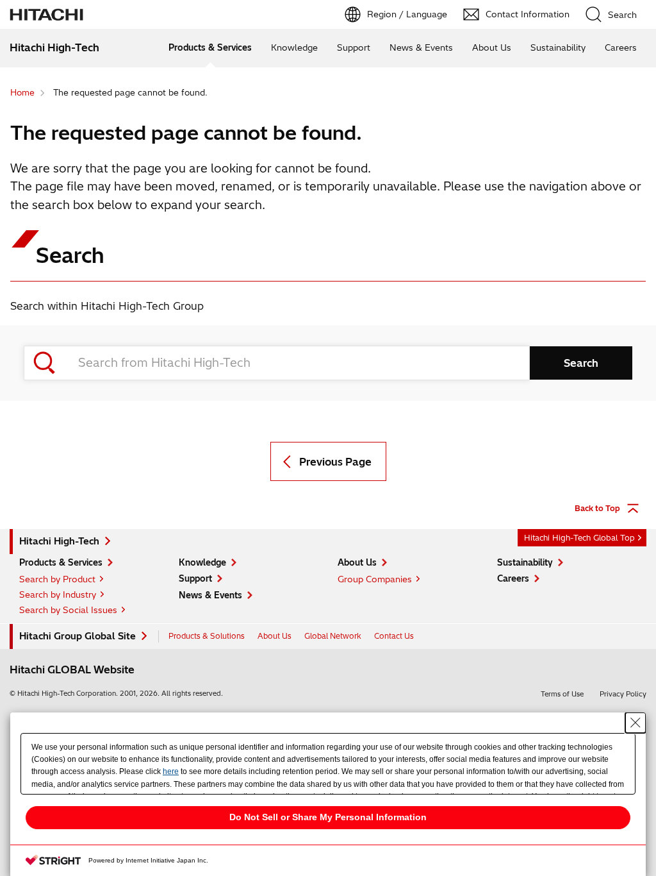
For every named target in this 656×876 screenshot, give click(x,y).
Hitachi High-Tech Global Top (579, 538)
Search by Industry (57, 594)
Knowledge (294, 47)
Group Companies (375, 579)
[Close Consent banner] (635, 722)
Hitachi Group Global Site (77, 636)
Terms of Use (562, 693)
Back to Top (597, 508)
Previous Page (335, 461)
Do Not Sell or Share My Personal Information (328, 817)
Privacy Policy (623, 693)
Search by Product (57, 579)
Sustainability (558, 47)
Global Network (332, 636)
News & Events (421, 47)
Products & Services (210, 47)
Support (353, 47)
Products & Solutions (206, 636)
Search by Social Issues (68, 610)
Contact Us (394, 636)
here (171, 771)
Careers (621, 47)
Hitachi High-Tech (59, 541)
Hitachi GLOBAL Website (72, 669)
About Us (491, 47)
